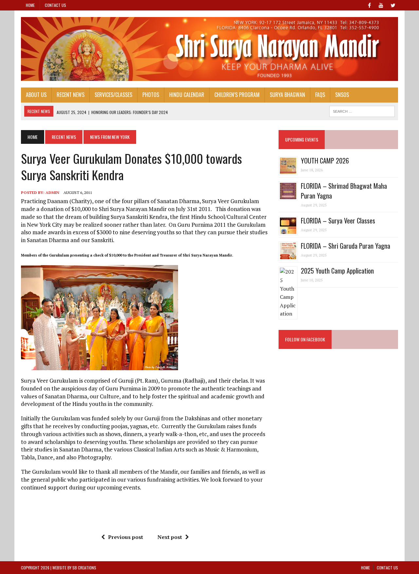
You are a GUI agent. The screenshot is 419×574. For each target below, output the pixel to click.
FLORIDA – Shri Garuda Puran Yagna (345, 246)
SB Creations (84, 567)
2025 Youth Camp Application (337, 271)
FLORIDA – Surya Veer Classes (338, 220)
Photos (150, 95)
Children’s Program (237, 95)
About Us (36, 95)
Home (30, 5)
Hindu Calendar (186, 95)
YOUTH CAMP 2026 (325, 160)
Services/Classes (113, 95)
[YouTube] (381, 5)
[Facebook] (369, 5)
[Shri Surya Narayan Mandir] (209, 49)
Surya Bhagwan (287, 95)
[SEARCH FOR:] (362, 110)
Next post (169, 537)
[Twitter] (393, 5)
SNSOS (342, 95)
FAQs (320, 95)
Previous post (125, 537)
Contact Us (55, 5)
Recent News (70, 95)
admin (52, 192)
